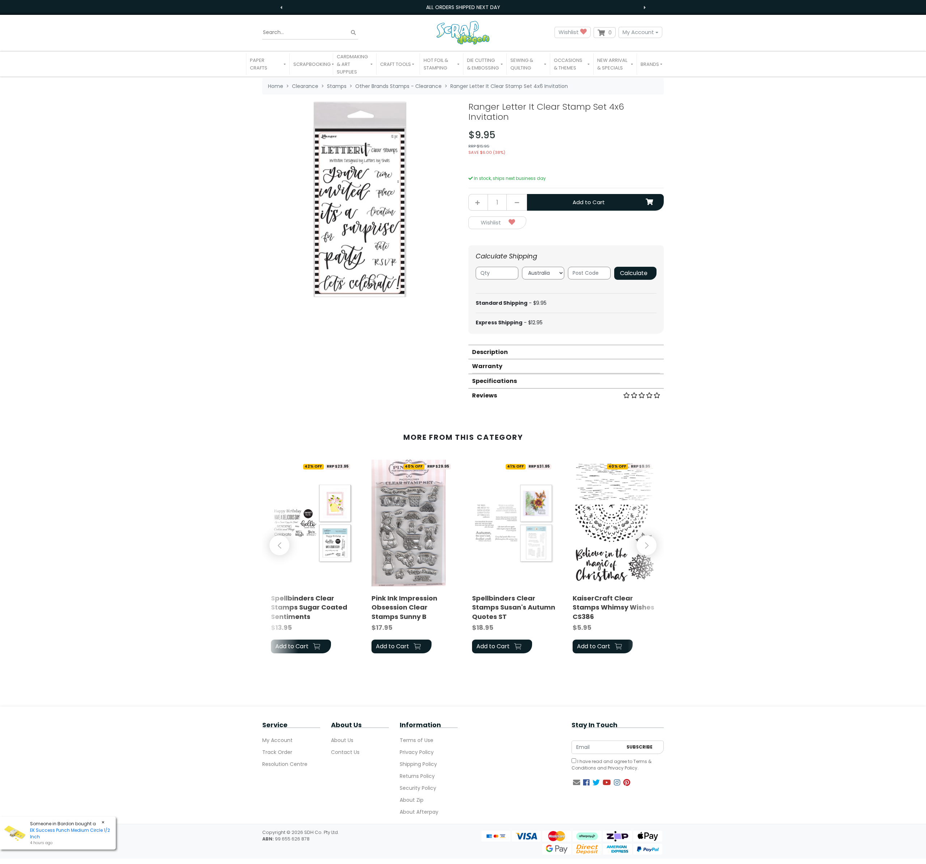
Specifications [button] (494, 381)
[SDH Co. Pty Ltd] (463, 32)
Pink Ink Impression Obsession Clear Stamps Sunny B (404, 607)
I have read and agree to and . (611, 764)
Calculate (633, 273)
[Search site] (353, 32)
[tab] (566, 352)
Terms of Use (416, 740)
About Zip (412, 800)
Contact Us (345, 752)
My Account (638, 32)
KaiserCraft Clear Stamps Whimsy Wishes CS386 (613, 607)
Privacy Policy (417, 752)
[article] (312, 557)
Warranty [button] (487, 366)
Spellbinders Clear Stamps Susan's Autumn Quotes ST (513, 607)
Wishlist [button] (569, 32)
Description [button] (490, 352)
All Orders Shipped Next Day (463, 7)
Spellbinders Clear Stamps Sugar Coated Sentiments (309, 607)
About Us (342, 740)
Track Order (277, 752)
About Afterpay (419, 811)
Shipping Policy (418, 764)
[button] (267, 64)
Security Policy (418, 788)
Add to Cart (589, 202)
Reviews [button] (484, 395)
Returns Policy (417, 776)
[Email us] (576, 782)
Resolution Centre (284, 764)
